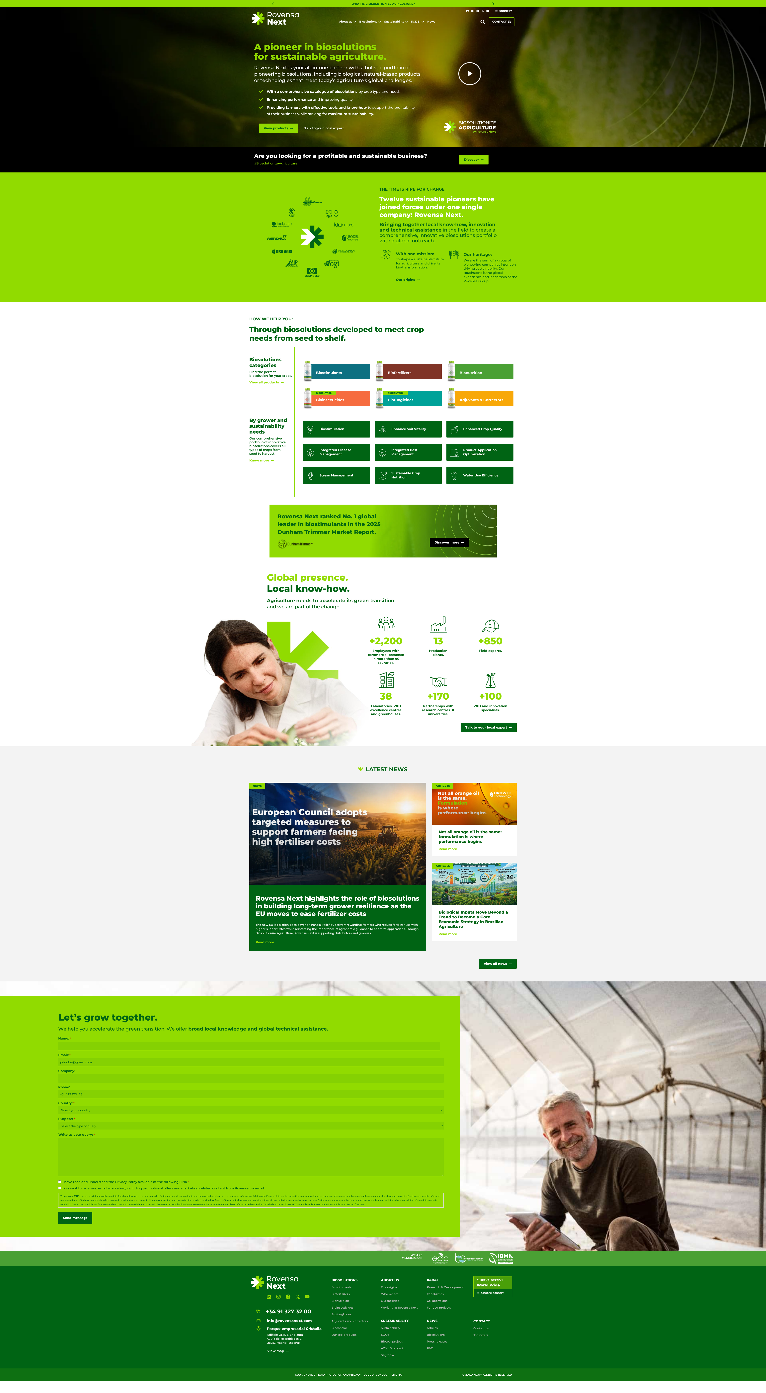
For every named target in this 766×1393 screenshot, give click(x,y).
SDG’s (385, 1335)
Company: (66, 1071)
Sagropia (387, 1355)
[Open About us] (354, 22)
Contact (481, 1321)
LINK (183, 1182)
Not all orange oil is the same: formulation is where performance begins (470, 837)
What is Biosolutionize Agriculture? (383, 4)
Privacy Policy (126, 1182)
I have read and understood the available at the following (125, 1182)
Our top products (344, 1335)
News (432, 1321)
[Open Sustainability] (406, 22)
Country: (66, 1103)
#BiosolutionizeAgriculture (275, 163)
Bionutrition (340, 1301)
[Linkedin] (467, 11)
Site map (397, 1374)
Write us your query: (76, 1134)
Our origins (389, 1287)
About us (390, 1280)
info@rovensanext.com (193, 1204)
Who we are (390, 1294)
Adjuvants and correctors (350, 1321)
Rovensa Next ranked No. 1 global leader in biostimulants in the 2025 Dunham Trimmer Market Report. (329, 524)
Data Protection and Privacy (339, 1374)
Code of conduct (376, 1374)
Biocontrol (339, 1328)
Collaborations (437, 1301)
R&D (430, 1348)
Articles (432, 1328)
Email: (64, 1054)
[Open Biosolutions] (379, 22)
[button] (273, 4)
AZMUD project (392, 1348)
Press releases (437, 1341)
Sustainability (395, 1321)
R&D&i (432, 1280)
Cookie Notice (305, 1374)
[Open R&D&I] (422, 22)
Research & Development (445, 1287)
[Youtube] (488, 11)
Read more (265, 942)
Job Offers (480, 1335)
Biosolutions (344, 1280)
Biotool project (392, 1341)
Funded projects (439, 1307)
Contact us (481, 1328)
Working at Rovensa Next (399, 1307)
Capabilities (435, 1294)
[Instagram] (472, 11)
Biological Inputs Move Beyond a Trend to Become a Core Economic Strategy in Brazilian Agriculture (473, 919)
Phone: (64, 1087)
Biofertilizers (341, 1294)
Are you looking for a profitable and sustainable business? (340, 155)
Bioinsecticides (342, 1307)
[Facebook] (477, 11)
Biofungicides (341, 1314)
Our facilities (390, 1301)
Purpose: (66, 1119)
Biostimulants (341, 1287)
